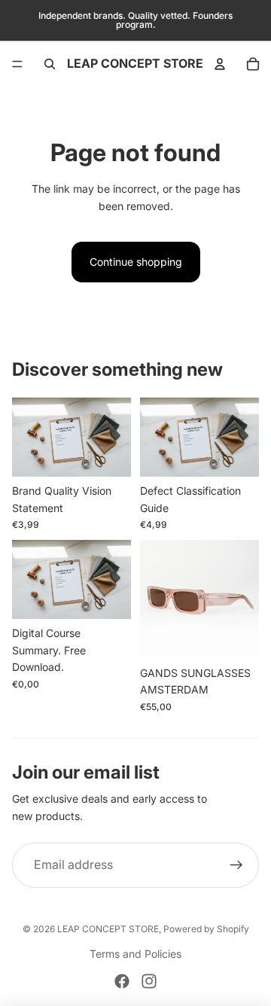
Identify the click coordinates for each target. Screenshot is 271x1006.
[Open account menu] (219, 64)
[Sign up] (236, 865)
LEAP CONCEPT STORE (108, 928)
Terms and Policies (135, 953)
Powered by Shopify (206, 928)
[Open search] (49, 64)
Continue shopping (136, 261)
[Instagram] (149, 981)
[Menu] (17, 64)
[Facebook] (122, 981)
